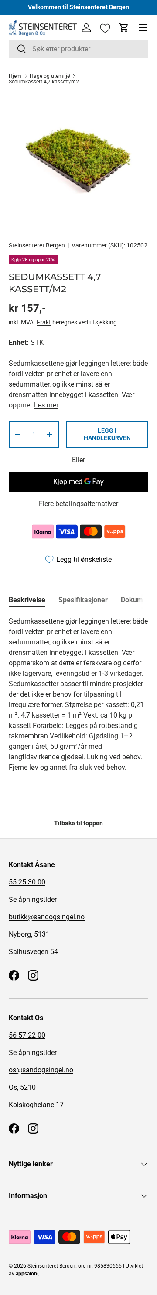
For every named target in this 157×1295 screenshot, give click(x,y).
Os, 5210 (22, 1087)
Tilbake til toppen (78, 823)
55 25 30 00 (27, 882)
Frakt (44, 322)
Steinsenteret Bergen (37, 245)
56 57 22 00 (27, 1035)
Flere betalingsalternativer (78, 504)
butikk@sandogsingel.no (47, 917)
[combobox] (78, 49)
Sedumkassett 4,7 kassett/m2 (44, 81)
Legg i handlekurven (107, 434)
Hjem (15, 76)
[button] (123, 27)
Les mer (46, 405)
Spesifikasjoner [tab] (83, 600)
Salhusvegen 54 (33, 952)
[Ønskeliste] (105, 28)
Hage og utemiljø (50, 76)
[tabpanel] (78, 694)
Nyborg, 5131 (29, 934)
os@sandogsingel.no (41, 1070)
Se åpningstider (33, 899)
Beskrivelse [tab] (27, 600)
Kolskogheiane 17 (36, 1105)
